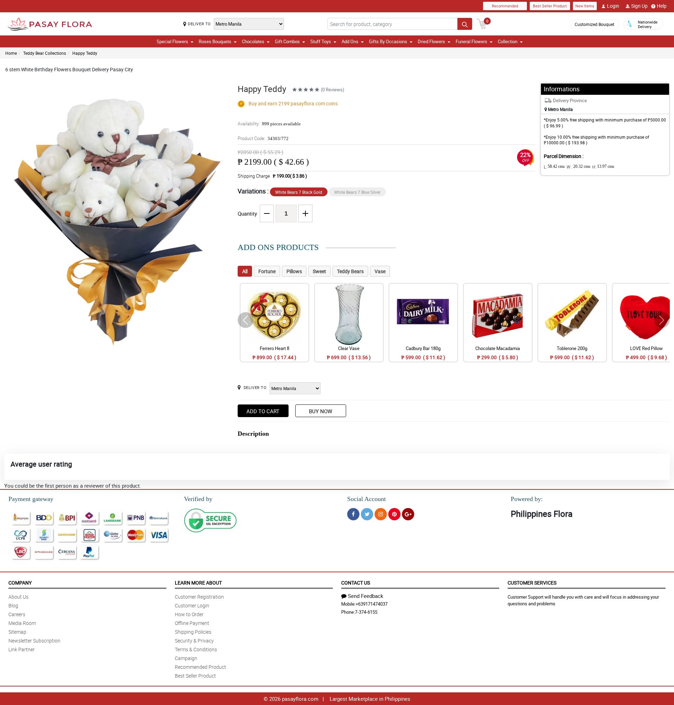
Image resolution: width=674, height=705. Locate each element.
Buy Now (320, 411)
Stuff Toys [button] (320, 41)
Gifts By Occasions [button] (388, 41)
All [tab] (244, 271)
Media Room (22, 623)
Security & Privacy (194, 640)
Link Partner (21, 649)
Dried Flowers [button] (431, 41)
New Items (584, 5)
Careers (16, 614)
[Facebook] (353, 514)
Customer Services (532, 582)
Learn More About (198, 582)
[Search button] (464, 24)
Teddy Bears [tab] (350, 271)
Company (20, 582)
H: (603, 167)
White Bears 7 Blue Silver (357, 192)
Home (11, 53)
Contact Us (355, 582)
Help (662, 5)
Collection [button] (507, 41)
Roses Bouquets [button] (215, 41)
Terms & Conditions (196, 649)
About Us (18, 596)
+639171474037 (372, 604)
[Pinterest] (394, 514)
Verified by (198, 498)
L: (554, 167)
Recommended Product (200, 667)
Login (613, 5)
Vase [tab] (380, 271)
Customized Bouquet (594, 24)
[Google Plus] (408, 514)
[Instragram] (381, 514)
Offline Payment (192, 623)
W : (578, 167)
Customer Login (192, 605)
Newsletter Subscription (34, 640)
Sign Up (639, 5)
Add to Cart (262, 411)
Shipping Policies (193, 631)
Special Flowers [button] (172, 41)
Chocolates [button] (253, 41)
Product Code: (263, 138)
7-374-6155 (366, 612)
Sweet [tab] (319, 271)
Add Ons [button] (350, 41)
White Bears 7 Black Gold (298, 192)
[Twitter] (367, 514)
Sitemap (17, 631)
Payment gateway (30, 498)
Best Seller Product (550, 5)
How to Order (189, 614)
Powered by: (527, 498)
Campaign (186, 658)
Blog (13, 605)
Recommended (505, 5)
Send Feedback (365, 595)
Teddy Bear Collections (44, 53)
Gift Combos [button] (287, 41)
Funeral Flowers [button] (471, 41)
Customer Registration (199, 596)
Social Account (366, 498)
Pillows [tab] (294, 271)
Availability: (269, 123)
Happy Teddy (84, 53)
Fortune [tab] (267, 271)
